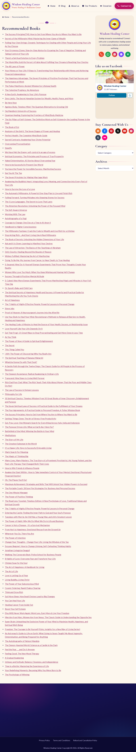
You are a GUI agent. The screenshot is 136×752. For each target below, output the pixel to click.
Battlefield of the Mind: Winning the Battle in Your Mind (29, 431)
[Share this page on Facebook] (130, 95)
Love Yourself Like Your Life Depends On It (24, 328)
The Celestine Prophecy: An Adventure (22, 90)
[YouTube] (124, 131)
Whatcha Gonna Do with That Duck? (21, 362)
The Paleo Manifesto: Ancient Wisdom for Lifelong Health (30, 86)
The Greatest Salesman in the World (21, 443)
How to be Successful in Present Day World (24, 165)
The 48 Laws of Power (15, 66)
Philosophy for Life (13, 394)
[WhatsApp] (108, 54)
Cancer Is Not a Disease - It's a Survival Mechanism (27, 525)
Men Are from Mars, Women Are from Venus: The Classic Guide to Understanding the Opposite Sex (48, 617)
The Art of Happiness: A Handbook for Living (24, 567)
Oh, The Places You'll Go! (16, 480)
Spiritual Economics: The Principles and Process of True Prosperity (34, 156)
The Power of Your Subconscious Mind (22, 584)
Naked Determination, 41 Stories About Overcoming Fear (30, 160)
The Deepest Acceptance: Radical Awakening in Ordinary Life (32, 374)
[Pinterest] (111, 131)
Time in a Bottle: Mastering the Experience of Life (27, 666)
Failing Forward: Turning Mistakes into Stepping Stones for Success (34, 197)
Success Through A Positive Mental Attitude (24, 276)
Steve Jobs (9, 308)
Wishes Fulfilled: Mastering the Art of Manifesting (27, 256)
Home (53, 6)
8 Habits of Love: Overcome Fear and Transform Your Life (30, 559)
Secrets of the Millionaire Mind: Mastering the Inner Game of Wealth (35, 38)
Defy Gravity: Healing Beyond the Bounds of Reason (28, 252)
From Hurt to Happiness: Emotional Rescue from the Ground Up (33, 529)
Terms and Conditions (61, 740)
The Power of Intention (15, 538)
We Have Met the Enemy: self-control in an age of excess (30, 152)
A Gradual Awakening (14, 658)
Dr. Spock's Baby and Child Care (19, 288)
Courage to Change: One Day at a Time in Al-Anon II (28, 222)
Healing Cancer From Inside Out (19, 605)
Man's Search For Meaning (16, 452)
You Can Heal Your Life (15, 600)
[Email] (98, 131)
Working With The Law (15, 214)
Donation (107, 6)
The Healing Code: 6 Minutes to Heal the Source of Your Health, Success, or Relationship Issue (46, 324)
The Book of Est (12, 127)
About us (75, 6)
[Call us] (101, 54)
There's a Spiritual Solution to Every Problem (24, 58)
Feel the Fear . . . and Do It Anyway (20, 649)
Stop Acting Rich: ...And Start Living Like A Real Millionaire (30, 235)
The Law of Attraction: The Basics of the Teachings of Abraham (33, 248)
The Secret (9, 345)
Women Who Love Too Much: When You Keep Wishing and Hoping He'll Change (40, 272)
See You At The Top (13, 173)
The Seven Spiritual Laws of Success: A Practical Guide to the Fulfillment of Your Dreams (43, 406)
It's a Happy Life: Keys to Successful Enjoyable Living (28, 448)
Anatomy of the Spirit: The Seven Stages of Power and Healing (32, 131)
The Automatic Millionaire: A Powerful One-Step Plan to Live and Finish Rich (38, 193)
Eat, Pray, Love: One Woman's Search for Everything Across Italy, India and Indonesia (42, 423)
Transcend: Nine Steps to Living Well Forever (25, 378)
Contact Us (126, 6)
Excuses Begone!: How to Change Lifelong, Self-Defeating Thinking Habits (38, 546)
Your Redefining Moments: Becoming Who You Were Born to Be (33, 670)
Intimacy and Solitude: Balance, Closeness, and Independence (31, 662)
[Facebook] (104, 131)
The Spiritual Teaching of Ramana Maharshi (24, 358)
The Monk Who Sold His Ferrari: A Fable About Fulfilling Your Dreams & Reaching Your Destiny (46, 62)
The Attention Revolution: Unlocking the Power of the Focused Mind (35, 206)
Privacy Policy (44, 740)
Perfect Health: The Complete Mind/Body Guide (26, 135)
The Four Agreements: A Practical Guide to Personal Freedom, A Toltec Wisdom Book (42, 410)
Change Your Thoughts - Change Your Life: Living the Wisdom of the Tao (37, 542)
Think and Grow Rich (14, 592)
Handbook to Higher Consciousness (20, 227)
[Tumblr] (98, 137)
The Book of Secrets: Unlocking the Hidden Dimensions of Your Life (34, 239)
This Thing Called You (14, 349)
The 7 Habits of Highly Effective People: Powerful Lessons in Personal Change (39, 304)
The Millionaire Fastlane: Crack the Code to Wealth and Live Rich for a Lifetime (40, 231)
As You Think (10, 337)
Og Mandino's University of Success (20, 111)
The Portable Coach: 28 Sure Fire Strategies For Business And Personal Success (40, 488)
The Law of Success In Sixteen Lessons (22, 390)
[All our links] (128, 54)
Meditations (10, 435)
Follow (112, 95)
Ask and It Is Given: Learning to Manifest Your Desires (29, 243)
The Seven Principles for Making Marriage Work (26, 177)
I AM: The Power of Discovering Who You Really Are (28, 354)
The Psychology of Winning (17, 674)
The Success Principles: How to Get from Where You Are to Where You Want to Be (41, 414)
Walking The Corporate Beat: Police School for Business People (33, 554)
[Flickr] (104, 137)
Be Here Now (11, 102)
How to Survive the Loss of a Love (20, 189)
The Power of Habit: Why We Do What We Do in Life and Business (34, 521)
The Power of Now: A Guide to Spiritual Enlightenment (29, 341)
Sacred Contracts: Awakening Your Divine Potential (27, 139)
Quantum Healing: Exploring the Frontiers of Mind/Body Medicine (34, 115)
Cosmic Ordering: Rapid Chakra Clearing (22, 588)
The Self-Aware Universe (16, 210)
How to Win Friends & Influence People (22, 468)
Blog (63, 6)
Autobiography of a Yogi (16, 218)
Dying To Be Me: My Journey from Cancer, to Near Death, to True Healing (37, 260)
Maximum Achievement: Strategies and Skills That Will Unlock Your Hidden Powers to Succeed (46, 484)
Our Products (91, 6)
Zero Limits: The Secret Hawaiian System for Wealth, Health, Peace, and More (39, 98)
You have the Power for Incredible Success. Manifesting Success (33, 169)
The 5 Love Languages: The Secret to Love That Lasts (28, 201)
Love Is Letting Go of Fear (16, 575)
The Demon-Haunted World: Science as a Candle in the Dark (31, 645)
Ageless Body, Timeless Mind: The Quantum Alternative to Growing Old (36, 107)
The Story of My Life (14, 439)
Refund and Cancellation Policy (85, 740)
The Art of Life (11, 571)
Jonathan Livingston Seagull (17, 550)
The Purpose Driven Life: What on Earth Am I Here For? (29, 427)
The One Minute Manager (16, 492)
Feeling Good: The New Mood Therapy (22, 653)
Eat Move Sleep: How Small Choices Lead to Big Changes (30, 596)
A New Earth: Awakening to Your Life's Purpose (25, 94)
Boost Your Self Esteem (15, 609)
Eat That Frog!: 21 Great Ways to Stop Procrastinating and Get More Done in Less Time (44, 333)
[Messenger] (121, 54)
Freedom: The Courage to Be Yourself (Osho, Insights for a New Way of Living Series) (42, 629)
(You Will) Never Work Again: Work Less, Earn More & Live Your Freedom (37, 613)
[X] (118, 131)
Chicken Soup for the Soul (16, 563)
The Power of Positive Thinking (19, 496)
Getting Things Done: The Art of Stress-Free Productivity (30, 418)
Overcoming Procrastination (17, 144)
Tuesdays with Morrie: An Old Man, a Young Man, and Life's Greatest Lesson (38, 517)
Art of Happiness (12, 300)
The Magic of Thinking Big (16, 456)
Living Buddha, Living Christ (17, 580)
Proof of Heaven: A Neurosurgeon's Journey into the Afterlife (32, 312)
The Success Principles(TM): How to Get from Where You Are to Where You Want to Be (43, 34)
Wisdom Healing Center (115, 86)
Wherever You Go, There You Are (19, 533)
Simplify (8, 148)
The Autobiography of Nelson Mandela (22, 641)
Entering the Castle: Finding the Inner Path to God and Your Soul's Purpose (38, 513)
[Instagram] (114, 54)
